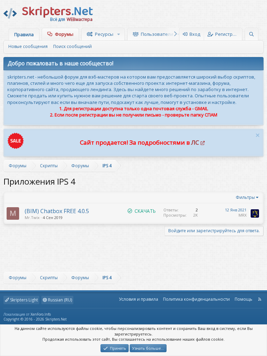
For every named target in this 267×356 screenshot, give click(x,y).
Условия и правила (138, 299)
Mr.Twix (32, 217)
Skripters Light (23, 300)
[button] (119, 34)
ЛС (195, 142)
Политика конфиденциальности (196, 299)
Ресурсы (104, 34)
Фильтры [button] (245, 197)
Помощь (243, 299)
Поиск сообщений (72, 46)
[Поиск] (251, 34)
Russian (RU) (59, 300)
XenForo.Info (41, 314)
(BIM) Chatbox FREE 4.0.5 (57, 211)
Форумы (64, 34)
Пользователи (157, 34)
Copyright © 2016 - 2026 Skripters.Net (35, 319)
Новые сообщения (28, 46)
